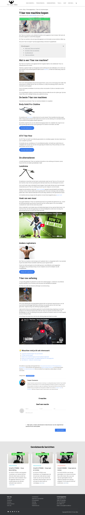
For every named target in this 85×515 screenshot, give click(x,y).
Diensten (9, 502)
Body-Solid (29, 117)
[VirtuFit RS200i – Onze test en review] (67, 459)
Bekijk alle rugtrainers (27, 272)
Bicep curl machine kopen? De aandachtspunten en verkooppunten (38, 358)
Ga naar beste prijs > (26, 150)
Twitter (60, 387)
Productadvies (40, 3)
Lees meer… (12, 484)
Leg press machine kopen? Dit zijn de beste (32, 353)
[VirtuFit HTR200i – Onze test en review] (42, 459)
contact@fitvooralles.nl (65, 505)
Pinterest (15, 511)
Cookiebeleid (35, 496)
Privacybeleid (35, 500)
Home (20, 9)
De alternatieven (29, 52)
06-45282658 (62, 502)
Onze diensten (30, 3)
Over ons (70, 3)
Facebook (17, 511)
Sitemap (34, 502)
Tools (59, 3)
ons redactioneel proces (29, 369)
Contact (9, 498)
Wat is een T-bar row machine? (32, 48)
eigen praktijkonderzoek (47, 367)
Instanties (34, 503)
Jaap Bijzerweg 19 (61, 498)
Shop (64, 3)
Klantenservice (35, 505)
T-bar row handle (40, 189)
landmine (46, 69)
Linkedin (19, 511)
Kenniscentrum (51, 3)
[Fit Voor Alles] (12, 3)
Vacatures (9, 500)
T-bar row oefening (29, 55)
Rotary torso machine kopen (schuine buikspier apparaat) (35, 356)
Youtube (8, 511)
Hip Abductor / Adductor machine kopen (31, 360)
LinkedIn (57, 387)
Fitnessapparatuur (30, 9)
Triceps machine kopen (27, 355)
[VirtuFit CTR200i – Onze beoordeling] (18, 459)
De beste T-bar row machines (32, 50)
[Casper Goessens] (22, 382)
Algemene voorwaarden (37, 498)
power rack (59, 195)
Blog (24, 9)
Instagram (29, 389)
